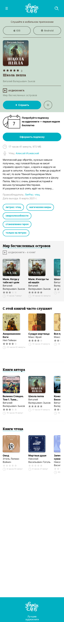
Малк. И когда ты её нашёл (38, 281)
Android (49, 30)
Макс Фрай (34, 337)
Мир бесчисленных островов (20, 95)
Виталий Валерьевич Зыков (14, 287)
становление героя (17, 224)
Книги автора (14, 370)
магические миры (40, 207)
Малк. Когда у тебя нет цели (11, 281)
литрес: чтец (13, 207)
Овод (6, 455)
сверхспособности (17, 215)
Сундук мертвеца (38, 333)
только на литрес (16, 232)
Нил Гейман (9, 340)
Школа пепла (36, 396)
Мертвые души (37, 455)
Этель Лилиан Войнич (11, 460)
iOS (18, 30)
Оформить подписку (32, 136)
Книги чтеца (13, 429)
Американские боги (11, 335)
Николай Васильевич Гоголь (39, 460)
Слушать (23, 104)
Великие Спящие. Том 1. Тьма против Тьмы (13, 398)
